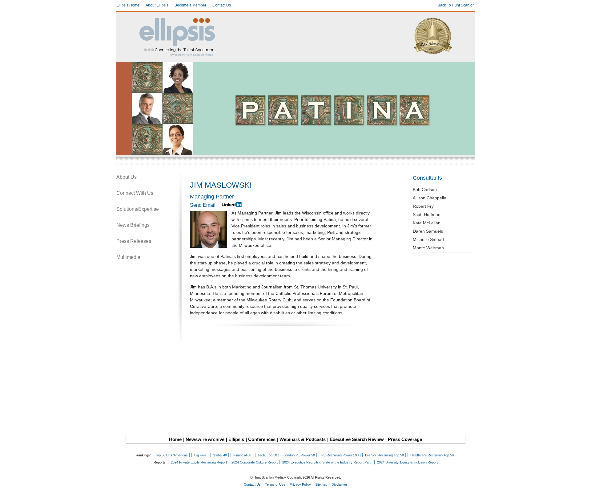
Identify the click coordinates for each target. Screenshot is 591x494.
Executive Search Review (357, 439)
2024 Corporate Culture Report (254, 462)
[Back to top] (582, 485)
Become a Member (190, 5)
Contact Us (221, 5)
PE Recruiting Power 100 (340, 455)
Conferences (261, 439)
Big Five (200, 455)
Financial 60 (242, 455)
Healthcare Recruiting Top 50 (432, 455)
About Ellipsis (157, 5)
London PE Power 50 (299, 455)
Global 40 (220, 455)
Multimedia (128, 257)
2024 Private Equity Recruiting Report (199, 462)
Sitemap (321, 484)
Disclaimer (339, 484)
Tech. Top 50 (267, 455)
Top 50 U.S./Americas (171, 455)
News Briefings (133, 225)
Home (175, 439)
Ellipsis (236, 439)
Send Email (202, 205)
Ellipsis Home (127, 5)
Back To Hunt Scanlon (456, 5)
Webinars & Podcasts (302, 439)
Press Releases (133, 241)
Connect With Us (134, 193)
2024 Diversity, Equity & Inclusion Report (407, 462)
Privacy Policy (300, 484)
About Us (126, 177)
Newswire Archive (205, 439)
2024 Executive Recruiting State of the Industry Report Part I (327, 462)
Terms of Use (275, 484)
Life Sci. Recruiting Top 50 (384, 455)
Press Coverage (405, 439)
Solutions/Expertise (137, 209)
